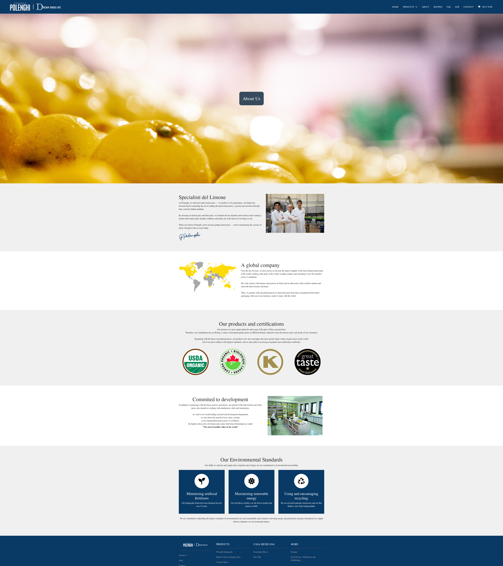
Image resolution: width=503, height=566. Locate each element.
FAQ (449, 6)
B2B (457, 6)
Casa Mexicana (264, 544)
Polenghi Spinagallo (224, 551)
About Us (183, 555)
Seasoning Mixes (260, 551)
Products (408, 6)
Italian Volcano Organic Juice (228, 557)
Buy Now (487, 6)
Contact (469, 6)
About (425, 6)
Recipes (438, 6)
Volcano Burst (222, 562)
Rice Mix (257, 557)
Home (395, 6)
